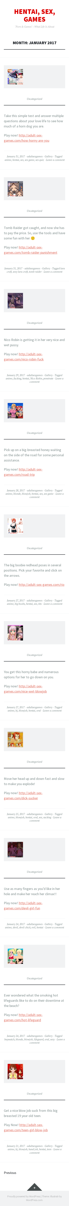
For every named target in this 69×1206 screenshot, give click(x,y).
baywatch (9, 1039)
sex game (29, 160)
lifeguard (39, 1039)
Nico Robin (36, 378)
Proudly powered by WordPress (23, 1196)
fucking (17, 378)
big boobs (20, 604)
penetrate (48, 378)
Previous (10, 1172)
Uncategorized (34, 99)
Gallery (49, 156)
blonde (17, 493)
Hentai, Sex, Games (34, 15)
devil (15, 927)
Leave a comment (55, 160)
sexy (52, 1039)
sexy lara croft (20, 271)
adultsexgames (35, 156)
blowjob (26, 493)
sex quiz (39, 160)
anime (8, 160)
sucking (47, 817)
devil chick (24, 927)
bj (17, 710)
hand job (33, 1149)
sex (22, 160)
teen (49, 1149)
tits (40, 604)
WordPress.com (34, 1200)
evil (33, 927)
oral (38, 710)
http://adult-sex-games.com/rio (41, 584)
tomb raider (35, 271)
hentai (15, 160)
